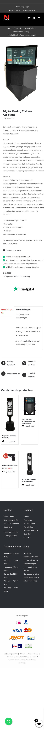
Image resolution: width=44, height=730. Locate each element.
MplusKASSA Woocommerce (26, 657)
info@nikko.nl (11, 536)
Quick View (10, 441)
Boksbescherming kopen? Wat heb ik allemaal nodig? (31, 577)
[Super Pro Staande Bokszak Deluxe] (29, 463)
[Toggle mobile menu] (39, 18)
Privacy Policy (33, 654)
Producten (28, 520)
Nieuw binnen (29, 523)
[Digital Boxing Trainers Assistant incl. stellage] (29, 405)
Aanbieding (28, 527)
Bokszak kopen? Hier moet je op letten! (30, 567)
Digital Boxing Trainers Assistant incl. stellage (28, 421)
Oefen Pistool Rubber (9, 465)
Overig (27, 276)
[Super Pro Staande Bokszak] (9, 413)
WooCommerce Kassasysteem (19, 660)
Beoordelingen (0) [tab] (6, 311)
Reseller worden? (31, 530)
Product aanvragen (13, 250)
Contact (27, 537)
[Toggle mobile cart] (29, 18)
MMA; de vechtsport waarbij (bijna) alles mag (32, 556)
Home (26, 517)
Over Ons (27, 534)
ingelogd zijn (28, 341)
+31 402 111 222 (12, 532)
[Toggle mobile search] (34, 18)
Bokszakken (19, 276)
